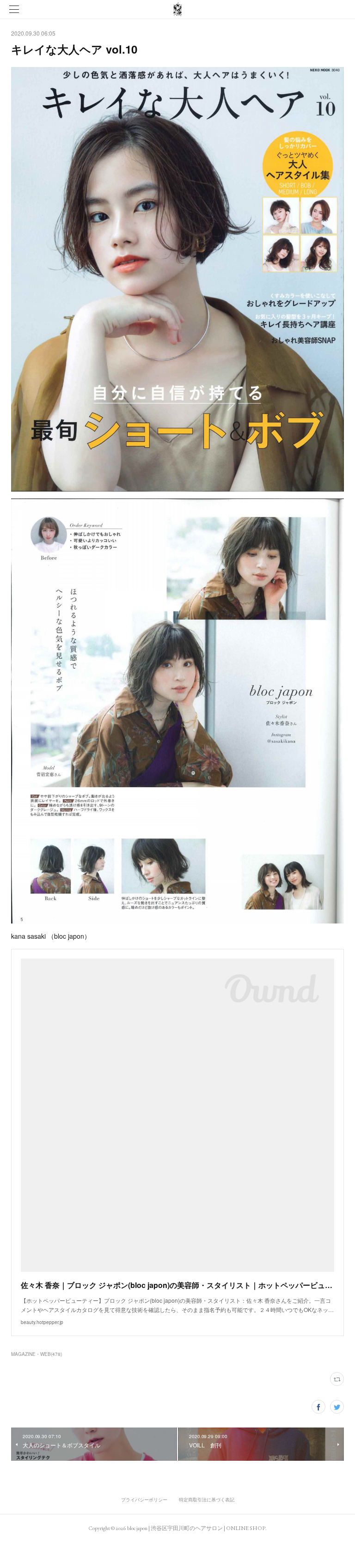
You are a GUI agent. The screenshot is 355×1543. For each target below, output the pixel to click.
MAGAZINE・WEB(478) (36, 1354)
